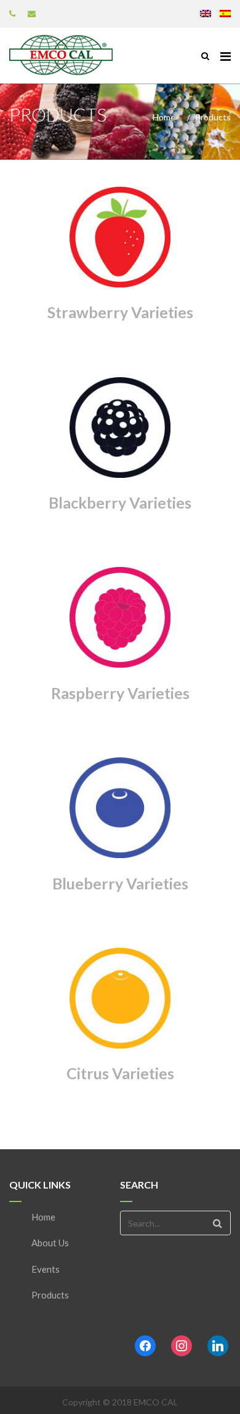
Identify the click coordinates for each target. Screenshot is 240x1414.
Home (164, 117)
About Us (50, 1242)
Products (50, 1294)
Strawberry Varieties (120, 312)
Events (45, 1269)
